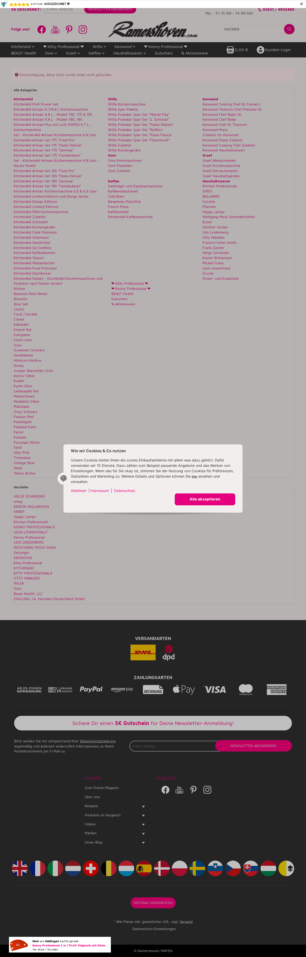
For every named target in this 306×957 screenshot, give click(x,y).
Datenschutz (124, 491)
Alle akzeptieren (205, 499)
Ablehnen (78, 491)
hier (194, 476)
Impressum (100, 491)
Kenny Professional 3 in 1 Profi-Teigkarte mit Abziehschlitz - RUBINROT (83, 946)
